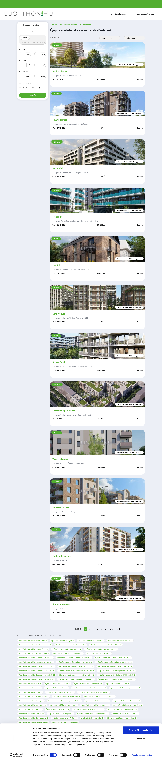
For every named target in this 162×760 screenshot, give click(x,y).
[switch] (76, 755)
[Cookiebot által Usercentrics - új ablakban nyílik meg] (16, 755)
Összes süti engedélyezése (141, 730)
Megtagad (141, 738)
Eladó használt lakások (145, 14)
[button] (39, 88)
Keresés (33, 95)
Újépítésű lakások (118, 14)
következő (114, 629)
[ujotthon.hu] (28, 14)
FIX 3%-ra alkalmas (29, 87)
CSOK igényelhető (29, 83)
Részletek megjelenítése (142, 755)
